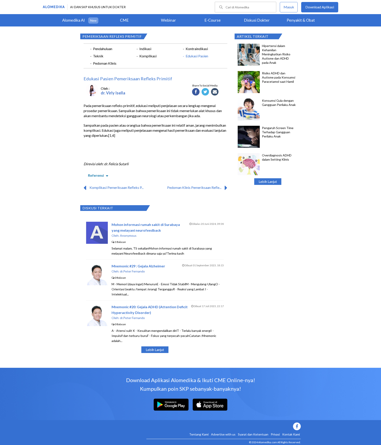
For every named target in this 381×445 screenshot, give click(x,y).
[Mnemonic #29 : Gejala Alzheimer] (97, 284)
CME (124, 20)
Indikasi (145, 49)
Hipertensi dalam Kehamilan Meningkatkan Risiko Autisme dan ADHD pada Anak (276, 54)
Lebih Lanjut (268, 181)
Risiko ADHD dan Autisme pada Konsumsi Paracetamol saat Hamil (278, 77)
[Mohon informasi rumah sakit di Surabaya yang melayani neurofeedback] (97, 242)
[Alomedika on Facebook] (223, 426)
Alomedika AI (73, 20)
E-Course (212, 20)
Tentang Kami (199, 434)
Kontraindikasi (197, 49)
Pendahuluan (102, 49)
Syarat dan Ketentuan (253, 434)
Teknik (98, 56)
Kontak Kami (291, 434)
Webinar (168, 20)
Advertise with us (223, 434)
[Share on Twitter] (205, 92)
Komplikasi (148, 56)
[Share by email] (215, 92)
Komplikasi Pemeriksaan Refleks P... (117, 187)
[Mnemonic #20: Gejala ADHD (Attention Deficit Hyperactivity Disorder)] (97, 325)
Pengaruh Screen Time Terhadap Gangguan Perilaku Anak (277, 132)
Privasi (275, 434)
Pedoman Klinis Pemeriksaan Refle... (194, 187)
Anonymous (128, 235)
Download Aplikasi (319, 7)
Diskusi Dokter (257, 20)
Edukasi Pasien (197, 56)
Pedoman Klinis (104, 63)
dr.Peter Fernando (132, 271)
